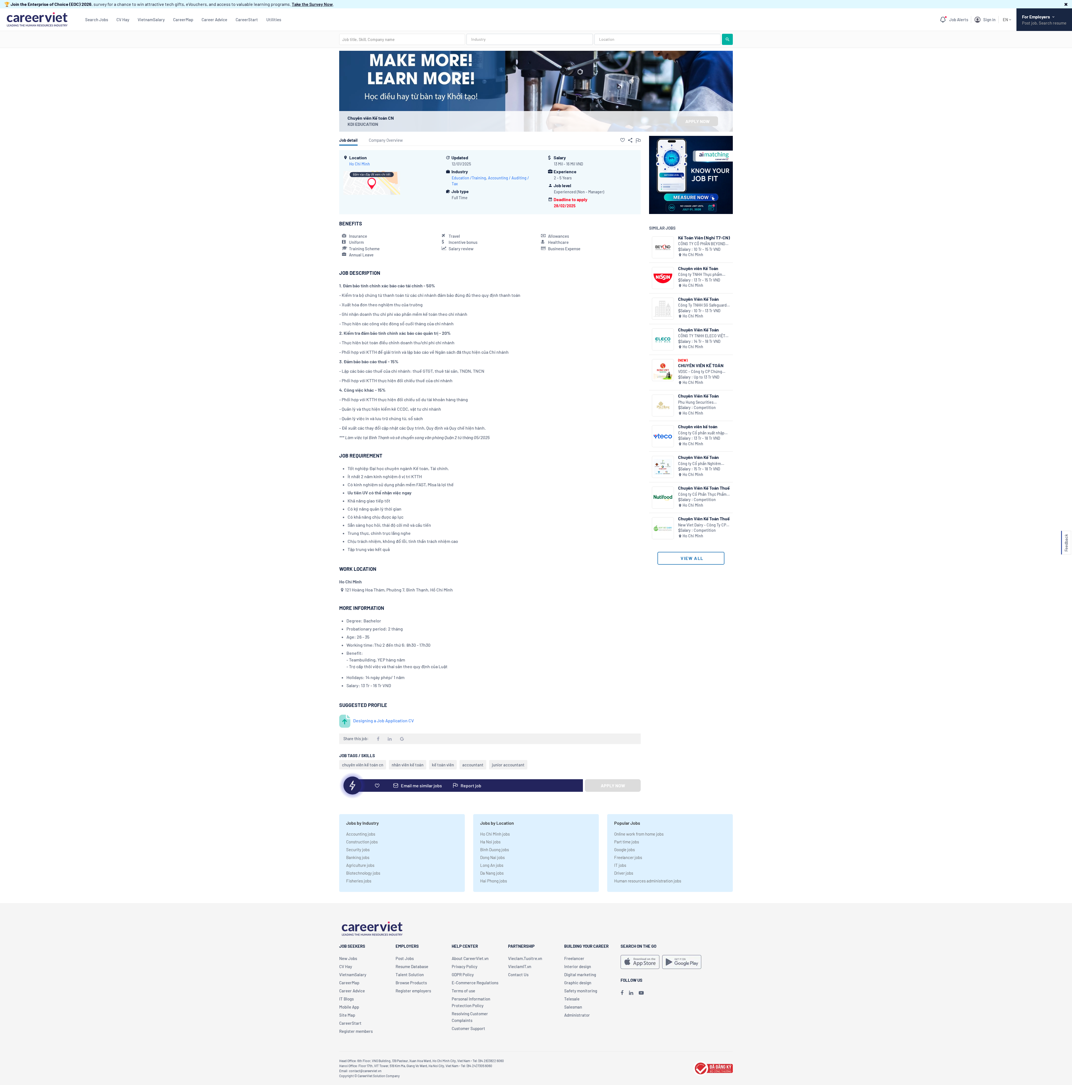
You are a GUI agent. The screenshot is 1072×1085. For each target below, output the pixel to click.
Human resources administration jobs (647, 880)
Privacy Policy (464, 966)
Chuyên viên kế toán (697, 426)
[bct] (713, 1067)
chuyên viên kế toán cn (362, 764)
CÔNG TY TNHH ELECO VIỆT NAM (701, 336)
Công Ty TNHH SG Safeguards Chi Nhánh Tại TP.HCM (703, 305)
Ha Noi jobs (490, 841)
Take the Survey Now (312, 4)
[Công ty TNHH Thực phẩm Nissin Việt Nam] (663, 278)
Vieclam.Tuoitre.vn (525, 958)
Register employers (413, 990)
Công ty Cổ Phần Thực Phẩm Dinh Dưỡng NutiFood (702, 494)
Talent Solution (410, 974)
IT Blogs (346, 998)
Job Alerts (958, 19)
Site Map (347, 1014)
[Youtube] (641, 993)
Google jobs (624, 849)
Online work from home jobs (639, 833)
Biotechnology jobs (363, 872)
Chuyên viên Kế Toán (698, 268)
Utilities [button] (273, 19)
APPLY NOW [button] (697, 121)
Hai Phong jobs (493, 880)
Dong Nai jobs (492, 857)
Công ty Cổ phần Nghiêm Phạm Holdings (699, 463)
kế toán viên (443, 764)
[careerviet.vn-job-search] (640, 962)
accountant (473, 764)
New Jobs (348, 958)
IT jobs (620, 865)
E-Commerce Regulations (475, 982)
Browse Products (411, 982)
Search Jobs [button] (96, 19)
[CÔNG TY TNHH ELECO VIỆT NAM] (663, 339)
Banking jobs (357, 857)
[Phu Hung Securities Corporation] (663, 405)
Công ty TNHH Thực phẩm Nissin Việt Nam (700, 274)
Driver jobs (623, 872)
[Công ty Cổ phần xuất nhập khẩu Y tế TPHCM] (663, 436)
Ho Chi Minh (359, 164)
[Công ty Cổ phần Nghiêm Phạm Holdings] (663, 467)
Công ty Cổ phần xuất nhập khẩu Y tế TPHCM (701, 433)
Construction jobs (362, 841)
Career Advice (214, 19)
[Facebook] (622, 993)
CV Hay (122, 19)
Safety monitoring (580, 990)
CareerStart (247, 19)
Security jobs (358, 849)
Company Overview (386, 140)
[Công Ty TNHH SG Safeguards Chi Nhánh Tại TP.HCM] (663, 308)
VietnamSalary (151, 19)
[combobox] (402, 39)
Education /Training (469, 177)
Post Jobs (405, 958)
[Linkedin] (631, 993)
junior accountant (508, 764)
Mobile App (349, 1006)
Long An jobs (491, 865)
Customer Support (468, 1028)
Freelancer (574, 958)
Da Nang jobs (492, 872)
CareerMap (183, 19)
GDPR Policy (463, 974)
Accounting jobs (360, 833)
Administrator (577, 1014)
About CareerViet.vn (470, 958)
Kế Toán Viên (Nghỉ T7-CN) (704, 237)
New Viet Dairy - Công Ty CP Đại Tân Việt (702, 525)
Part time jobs (626, 841)
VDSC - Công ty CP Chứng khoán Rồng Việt (700, 371)
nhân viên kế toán (407, 764)
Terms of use (463, 990)
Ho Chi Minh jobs (495, 833)
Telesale (572, 998)
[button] (1066, 4)
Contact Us (518, 974)
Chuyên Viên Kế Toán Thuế (704, 487)
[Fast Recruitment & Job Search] (37, 18)
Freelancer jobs (628, 857)
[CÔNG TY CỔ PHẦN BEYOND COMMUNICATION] (663, 247)
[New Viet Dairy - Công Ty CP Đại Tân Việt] (663, 528)
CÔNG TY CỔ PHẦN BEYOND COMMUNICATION (701, 244)
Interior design (577, 966)
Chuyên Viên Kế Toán (698, 299)
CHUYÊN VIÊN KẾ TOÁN (701, 365)
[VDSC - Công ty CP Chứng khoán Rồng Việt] (663, 370)
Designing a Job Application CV (383, 720)
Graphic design (577, 982)
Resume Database (412, 966)
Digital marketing (580, 974)
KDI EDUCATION (363, 124)
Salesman (573, 1006)
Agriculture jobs (360, 865)
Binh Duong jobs (494, 849)
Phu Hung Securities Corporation (696, 402)
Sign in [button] (989, 19)
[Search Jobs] (727, 39)
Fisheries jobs (358, 880)
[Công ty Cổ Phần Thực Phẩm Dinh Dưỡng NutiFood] (663, 497)
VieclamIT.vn (519, 966)
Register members (356, 1031)
